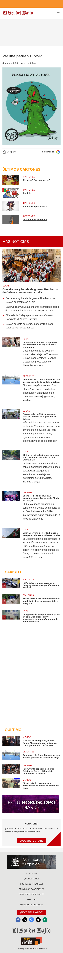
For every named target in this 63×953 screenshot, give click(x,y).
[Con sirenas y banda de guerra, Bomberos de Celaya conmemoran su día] (31, 265)
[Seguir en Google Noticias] (58, 151)
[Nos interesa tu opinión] (31, 862)
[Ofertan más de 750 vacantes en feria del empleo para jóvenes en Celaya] (11, 427)
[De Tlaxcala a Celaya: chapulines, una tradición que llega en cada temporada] (11, 354)
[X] (24, 919)
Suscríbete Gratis (31, 840)
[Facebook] (18, 919)
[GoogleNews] (31, 919)
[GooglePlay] (45, 919)
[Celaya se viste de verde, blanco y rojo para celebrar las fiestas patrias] (11, 545)
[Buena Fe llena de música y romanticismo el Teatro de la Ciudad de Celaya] (11, 507)
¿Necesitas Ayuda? (31, 912)
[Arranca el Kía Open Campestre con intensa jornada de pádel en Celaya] (11, 390)
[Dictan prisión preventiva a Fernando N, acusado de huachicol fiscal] (11, 783)
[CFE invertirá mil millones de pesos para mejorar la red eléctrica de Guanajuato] (11, 468)
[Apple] (38, 919)
